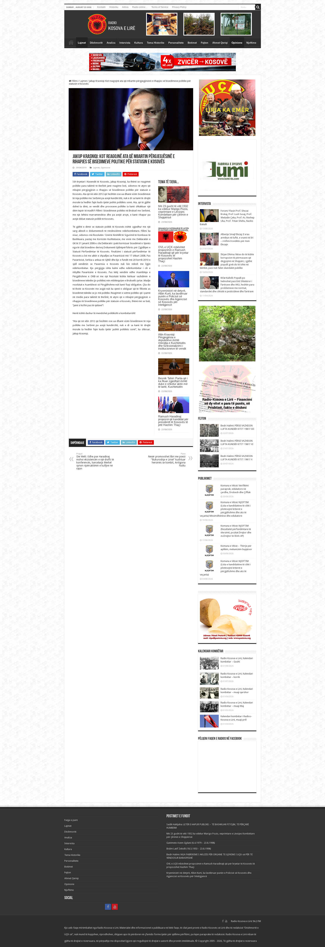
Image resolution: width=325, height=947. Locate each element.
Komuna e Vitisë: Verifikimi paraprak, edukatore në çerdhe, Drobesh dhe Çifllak (236, 489)
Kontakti (101, 7)
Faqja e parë (71, 42)
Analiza (111, 42)
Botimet (192, 42)
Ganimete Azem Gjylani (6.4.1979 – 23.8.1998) (190, 842)
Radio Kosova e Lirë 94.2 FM (246, 921)
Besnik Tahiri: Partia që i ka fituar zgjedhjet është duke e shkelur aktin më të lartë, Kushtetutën (173, 382)
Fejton (204, 42)
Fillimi (74, 80)
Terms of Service (159, 7)
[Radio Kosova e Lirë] (162, 24)
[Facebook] (108, 907)
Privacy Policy (179, 7)
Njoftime (251, 42)
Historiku (113, 7)
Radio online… (140, 7)
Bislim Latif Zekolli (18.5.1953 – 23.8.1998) (188, 848)
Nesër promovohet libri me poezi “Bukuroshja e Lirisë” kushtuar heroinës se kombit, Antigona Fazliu (166, 460)
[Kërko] (258, 7)
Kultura (138, 42)
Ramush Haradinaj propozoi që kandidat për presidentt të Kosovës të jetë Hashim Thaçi (173, 420)
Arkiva (125, 7)
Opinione (237, 42)
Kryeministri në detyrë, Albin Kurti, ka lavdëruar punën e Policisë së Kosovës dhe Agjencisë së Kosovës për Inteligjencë (172, 297)
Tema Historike (155, 42)
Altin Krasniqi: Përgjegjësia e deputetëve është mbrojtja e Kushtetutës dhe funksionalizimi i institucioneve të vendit (172, 341)
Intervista (124, 42)
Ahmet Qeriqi (220, 42)
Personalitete (176, 42)
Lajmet (82, 42)
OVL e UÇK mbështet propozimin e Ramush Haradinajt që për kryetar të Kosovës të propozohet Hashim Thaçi (173, 254)
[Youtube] (115, 907)
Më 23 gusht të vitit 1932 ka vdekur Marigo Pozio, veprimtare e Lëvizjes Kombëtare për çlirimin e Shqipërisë (173, 211)
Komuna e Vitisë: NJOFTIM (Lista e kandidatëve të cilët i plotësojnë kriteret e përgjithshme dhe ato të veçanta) (225, 568)
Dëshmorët (96, 42)
